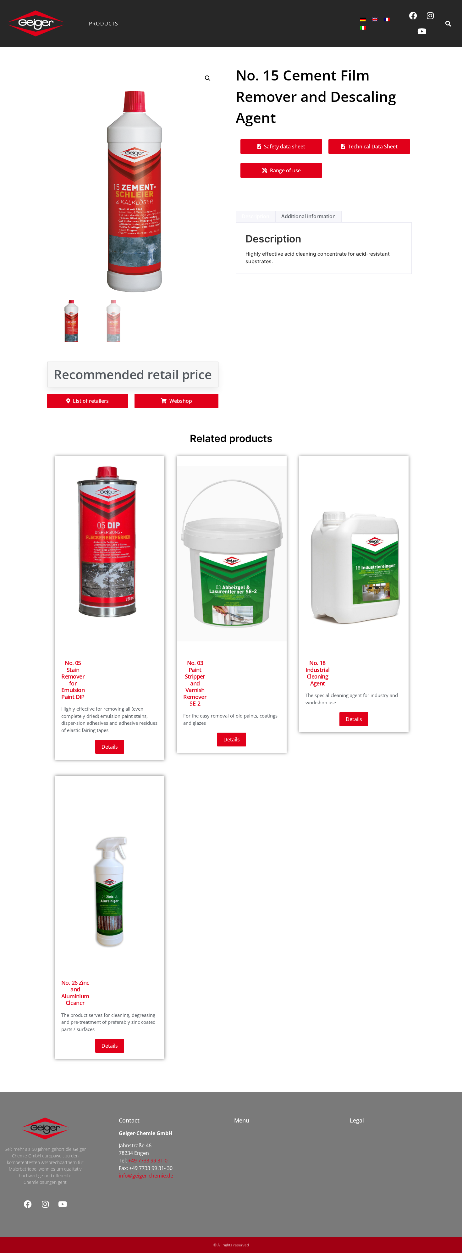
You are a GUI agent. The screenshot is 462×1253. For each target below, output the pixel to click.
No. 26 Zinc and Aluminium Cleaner (75, 993)
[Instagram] (430, 16)
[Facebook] (413, 16)
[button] (448, 23)
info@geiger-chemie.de (146, 1175)
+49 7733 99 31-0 (148, 1160)
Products (103, 23)
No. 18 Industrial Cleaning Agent (317, 673)
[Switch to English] (375, 19)
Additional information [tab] (308, 216)
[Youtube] (422, 31)
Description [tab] (255, 216)
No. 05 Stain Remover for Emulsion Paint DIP (73, 680)
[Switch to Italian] (363, 28)
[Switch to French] (387, 19)
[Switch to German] (363, 19)
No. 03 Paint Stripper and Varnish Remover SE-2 (194, 683)
